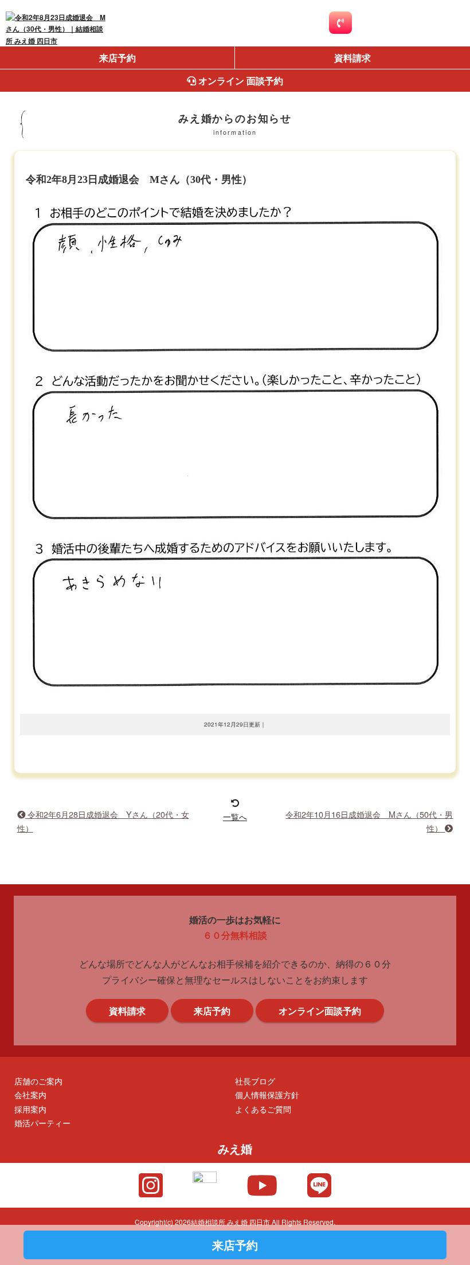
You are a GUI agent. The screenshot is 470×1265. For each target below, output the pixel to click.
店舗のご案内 (38, 1081)
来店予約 (117, 57)
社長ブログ (255, 1081)
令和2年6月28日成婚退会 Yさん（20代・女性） (103, 821)
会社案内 (30, 1094)
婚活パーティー (42, 1122)
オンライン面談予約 (320, 1010)
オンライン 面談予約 (239, 80)
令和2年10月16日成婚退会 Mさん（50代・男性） (369, 821)
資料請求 (352, 57)
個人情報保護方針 (267, 1094)
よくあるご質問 (263, 1109)
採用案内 (30, 1109)
